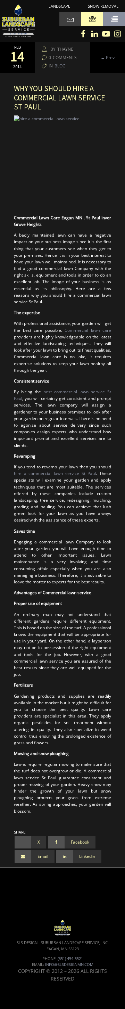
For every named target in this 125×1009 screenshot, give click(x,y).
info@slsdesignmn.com (69, 964)
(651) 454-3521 (70, 958)
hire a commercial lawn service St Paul (55, 473)
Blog (60, 66)
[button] (114, 19)
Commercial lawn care (88, 330)
